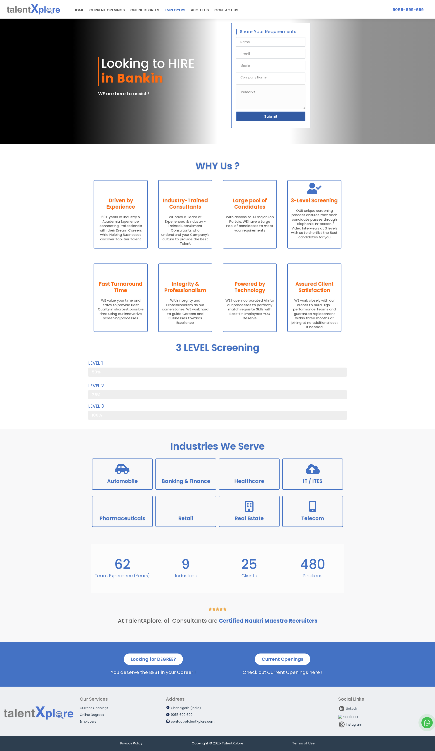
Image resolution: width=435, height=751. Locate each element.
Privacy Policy (131, 743)
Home (78, 10)
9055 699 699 (182, 714)
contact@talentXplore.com (193, 721)
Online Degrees (144, 10)
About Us (200, 10)
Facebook (350, 716)
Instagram (354, 724)
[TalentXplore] (33, 11)
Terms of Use (303, 743)
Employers (175, 10)
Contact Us (226, 10)
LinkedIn (352, 708)
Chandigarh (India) (186, 708)
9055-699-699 (408, 9)
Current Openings (107, 10)
